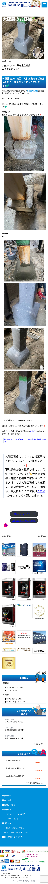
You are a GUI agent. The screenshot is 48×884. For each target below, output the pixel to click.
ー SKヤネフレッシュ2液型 (15, 814)
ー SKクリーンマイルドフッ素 (16, 832)
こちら (32, 431)
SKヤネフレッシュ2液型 (14, 687)
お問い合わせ (9, 804)
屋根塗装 (7, 809)
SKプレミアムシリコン (14, 699)
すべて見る (37, 744)
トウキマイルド (11, 690)
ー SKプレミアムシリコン (14, 827)
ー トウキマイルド (11, 818)
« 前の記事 (6, 536)
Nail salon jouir (39, 619)
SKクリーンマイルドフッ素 (15, 702)
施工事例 (7, 800)
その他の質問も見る (34, 782)
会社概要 (7, 795)
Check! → (38, 762)
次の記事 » (42, 536)
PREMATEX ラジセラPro (14, 837)
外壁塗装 (7, 823)
